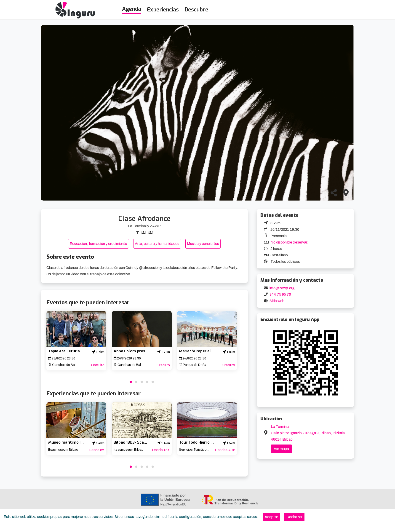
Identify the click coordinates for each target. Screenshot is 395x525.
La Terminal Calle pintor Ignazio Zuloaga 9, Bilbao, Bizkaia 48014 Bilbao (308, 433)
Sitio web (277, 301)
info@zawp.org (282, 288)
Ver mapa (281, 449)
